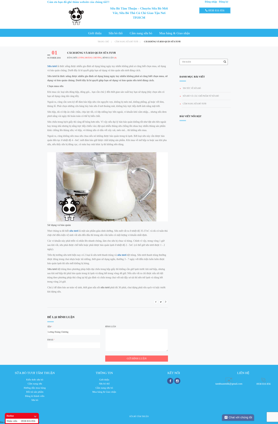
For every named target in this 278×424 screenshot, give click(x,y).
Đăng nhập (211, 1)
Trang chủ (104, 42)
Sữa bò (34, 400)
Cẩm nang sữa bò (141, 33)
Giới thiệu (95, 33)
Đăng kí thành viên (34, 396)
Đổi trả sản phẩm (34, 392)
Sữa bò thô (116, 33)
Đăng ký (223, 1)
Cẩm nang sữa (35, 383)
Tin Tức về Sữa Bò (192, 88)
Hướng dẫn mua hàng (35, 388)
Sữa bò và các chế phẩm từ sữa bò (201, 96)
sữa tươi (73, 230)
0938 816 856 (216, 10)
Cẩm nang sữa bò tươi (127, 42)
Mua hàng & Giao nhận (174, 33)
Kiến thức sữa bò (34, 379)
